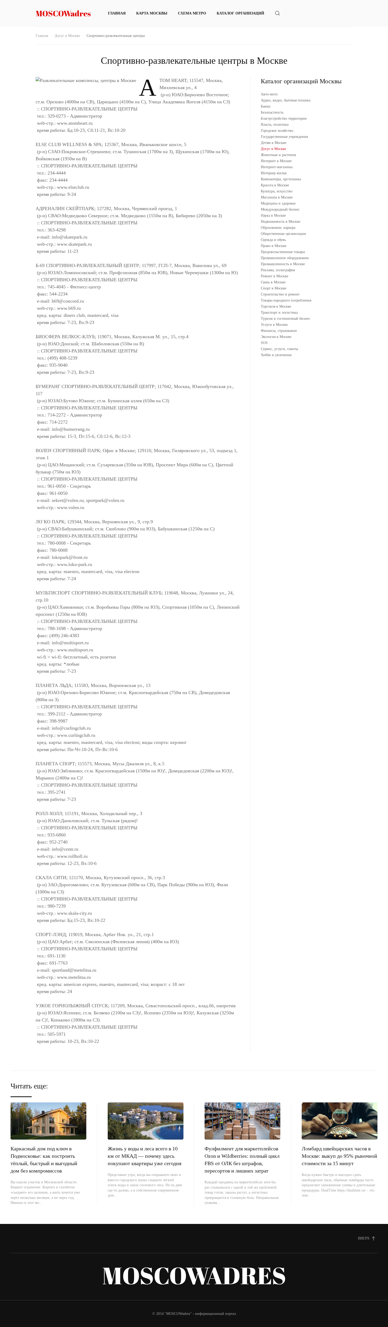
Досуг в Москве (67, 36)
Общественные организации (283, 234)
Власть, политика (274, 125)
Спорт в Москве (273, 288)
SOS (264, 343)
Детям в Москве (273, 143)
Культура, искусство (276, 191)
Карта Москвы (151, 13)
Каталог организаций (240, 13)
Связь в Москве (273, 282)
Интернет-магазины (276, 167)
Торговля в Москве (276, 306)
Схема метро (192, 13)
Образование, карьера (278, 228)
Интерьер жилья (273, 173)
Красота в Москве (275, 185)
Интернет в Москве (276, 161)
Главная (117, 13)
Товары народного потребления (286, 300)
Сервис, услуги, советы (279, 349)
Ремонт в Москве (274, 276)
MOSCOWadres (63, 13)
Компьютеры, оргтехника (281, 179)
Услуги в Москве (274, 325)
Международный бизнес (280, 209)
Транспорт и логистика (279, 312)
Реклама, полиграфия (278, 270)
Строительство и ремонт (280, 294)
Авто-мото (269, 94)
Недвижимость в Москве (280, 222)
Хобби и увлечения (276, 355)
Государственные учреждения (284, 137)
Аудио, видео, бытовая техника (285, 100)
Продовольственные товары (283, 252)
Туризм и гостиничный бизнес (285, 319)
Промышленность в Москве (283, 264)
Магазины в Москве (277, 197)
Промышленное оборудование (285, 258)
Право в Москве (273, 246)
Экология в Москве (276, 337)
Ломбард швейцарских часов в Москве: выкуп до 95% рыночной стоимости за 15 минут (339, 1156)
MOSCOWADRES (194, 1275)
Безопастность (272, 112)
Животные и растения (278, 155)
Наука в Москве (273, 215)
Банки (266, 106)
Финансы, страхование (279, 331)
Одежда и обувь (273, 240)
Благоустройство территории (284, 118)
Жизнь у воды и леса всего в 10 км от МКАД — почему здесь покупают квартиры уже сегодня (144, 1156)
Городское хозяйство (277, 131)
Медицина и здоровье (278, 203)
